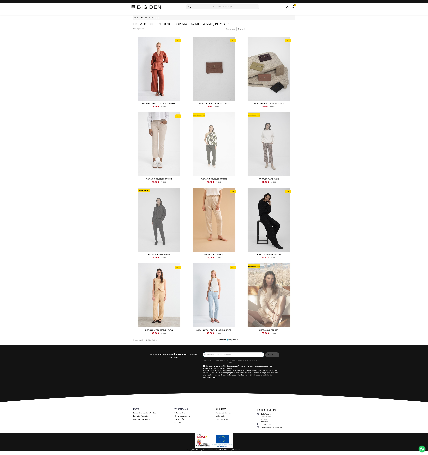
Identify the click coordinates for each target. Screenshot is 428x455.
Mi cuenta (177, 422)
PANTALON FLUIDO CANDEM (159, 254)
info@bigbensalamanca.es (271, 427)
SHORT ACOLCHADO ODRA (269, 330)
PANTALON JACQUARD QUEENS (269, 254)
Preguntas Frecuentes (140, 416)
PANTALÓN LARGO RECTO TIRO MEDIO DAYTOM (214, 330)
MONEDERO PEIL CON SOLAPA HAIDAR (214, 103)
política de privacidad (229, 366)
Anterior (221, 340)
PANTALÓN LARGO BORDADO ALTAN (159, 330)
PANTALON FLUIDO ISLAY (213, 254)
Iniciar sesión (179, 419)
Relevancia (266, 29)
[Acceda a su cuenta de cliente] (287, 9)
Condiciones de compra (141, 419)
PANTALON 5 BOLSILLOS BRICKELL (159, 179)
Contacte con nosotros (182, 416)
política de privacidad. (225, 368)
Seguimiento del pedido (224, 413)
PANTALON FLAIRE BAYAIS (269, 179)
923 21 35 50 (265, 424)
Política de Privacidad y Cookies (144, 413)
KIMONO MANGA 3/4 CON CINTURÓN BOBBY (159, 103)
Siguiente (234, 340)
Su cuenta (221, 409)
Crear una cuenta (222, 419)
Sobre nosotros (179, 413)
